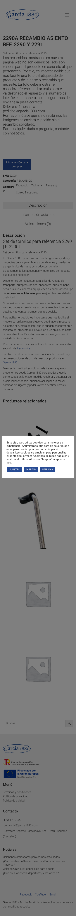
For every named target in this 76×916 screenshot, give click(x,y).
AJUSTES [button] (15, 469)
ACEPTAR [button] (31, 469)
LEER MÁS (47, 469)
